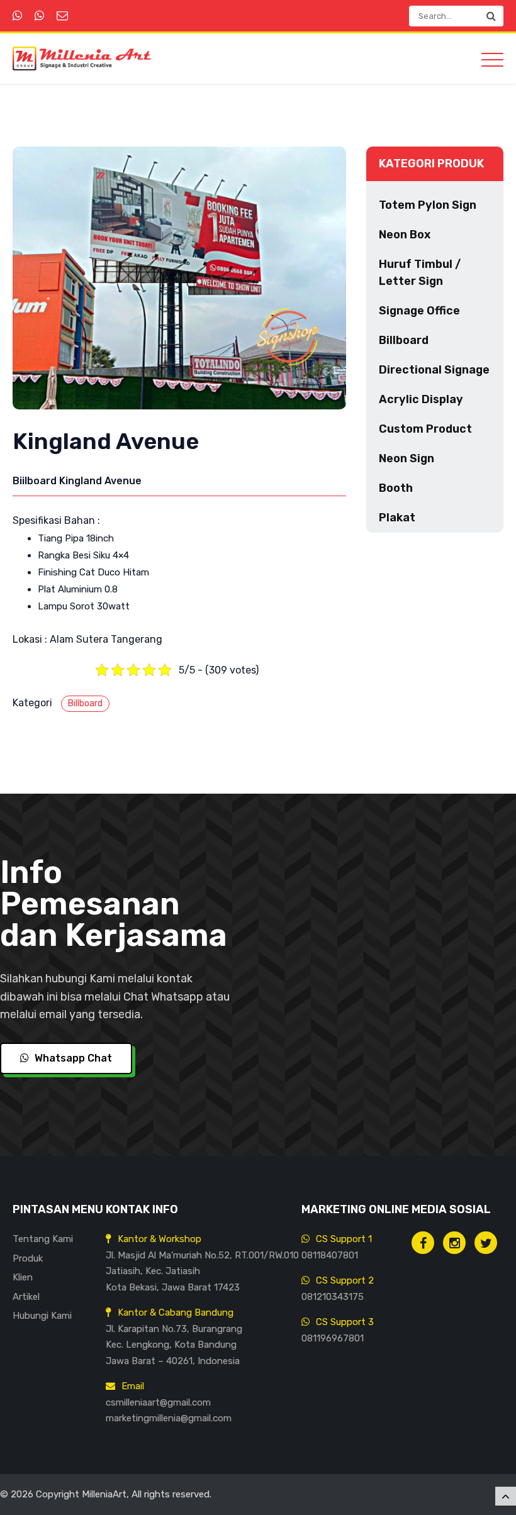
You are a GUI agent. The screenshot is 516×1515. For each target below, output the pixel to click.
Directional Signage (434, 370)
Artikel (26, 1296)
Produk (28, 1258)
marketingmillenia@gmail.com (169, 1418)
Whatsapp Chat (72, 1058)
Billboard (85, 703)
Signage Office (419, 311)
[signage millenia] (454, 1242)
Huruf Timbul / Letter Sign (420, 272)
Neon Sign (406, 458)
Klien (23, 1277)
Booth (396, 488)
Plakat (397, 517)
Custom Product (425, 429)
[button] (490, 16)
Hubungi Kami (42, 1315)
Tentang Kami (43, 1239)
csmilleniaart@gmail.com (158, 1402)
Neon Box (404, 234)
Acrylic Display (421, 399)
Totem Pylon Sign (427, 205)
